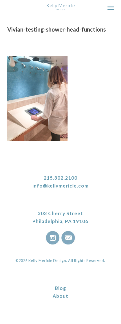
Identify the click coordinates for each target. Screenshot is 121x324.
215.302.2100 (60, 178)
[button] (110, 7)
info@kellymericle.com (60, 186)
